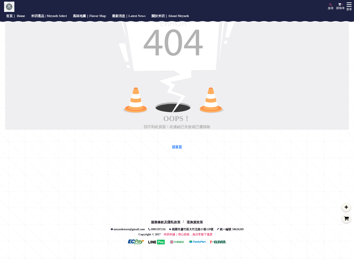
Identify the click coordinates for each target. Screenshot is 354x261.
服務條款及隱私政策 (165, 222)
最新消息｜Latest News (128, 16)
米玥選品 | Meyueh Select (49, 16)
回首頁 (177, 147)
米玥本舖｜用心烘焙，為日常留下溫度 (188, 234)
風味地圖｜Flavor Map (89, 16)
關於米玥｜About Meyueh (170, 16)
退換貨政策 (195, 222)
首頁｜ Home (15, 16)
